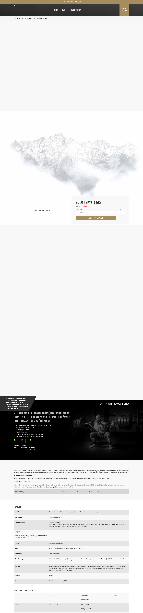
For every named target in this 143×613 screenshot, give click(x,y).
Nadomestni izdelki (121, 403)
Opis (101, 403)
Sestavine (109, 403)
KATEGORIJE (20, 18)
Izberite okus (79, 209)
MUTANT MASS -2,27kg (40, 18)
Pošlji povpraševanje (95, 218)
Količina (119, 209)
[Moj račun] (111, 10)
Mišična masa (28, 18)
